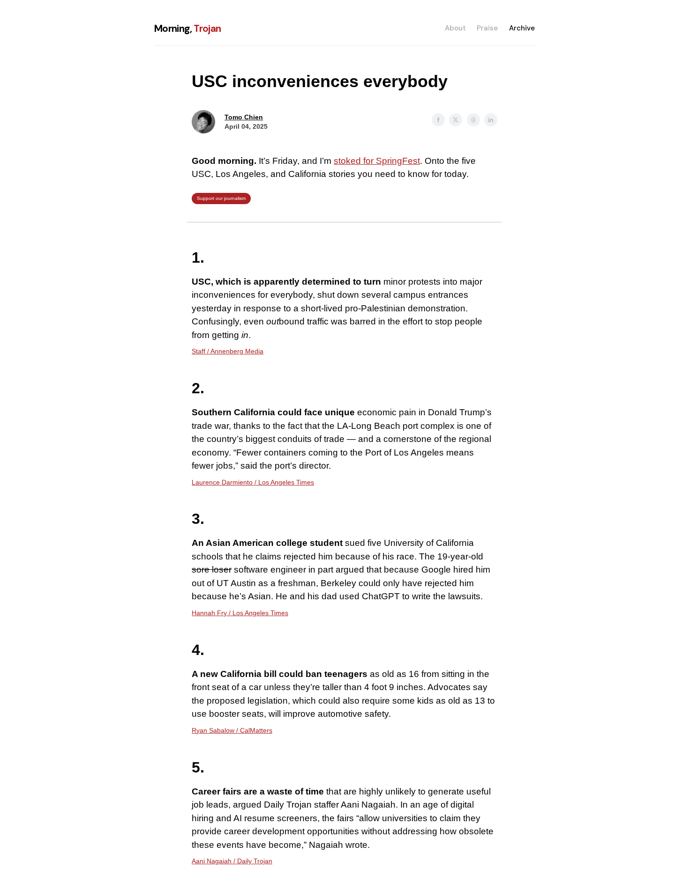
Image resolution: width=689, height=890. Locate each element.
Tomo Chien (244, 117)
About (455, 28)
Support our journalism (221, 198)
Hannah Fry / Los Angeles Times (240, 613)
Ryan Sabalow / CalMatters (232, 730)
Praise (487, 28)
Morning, (187, 28)
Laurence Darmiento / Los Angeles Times (253, 482)
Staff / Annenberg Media (227, 351)
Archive (522, 28)
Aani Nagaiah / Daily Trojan (232, 861)
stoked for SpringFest (377, 161)
